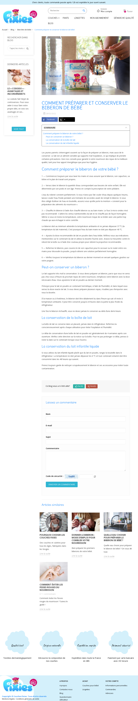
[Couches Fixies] (20, 16)
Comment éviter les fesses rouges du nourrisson (51, 587)
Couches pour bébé (90, 685)
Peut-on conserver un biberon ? (59, 136)
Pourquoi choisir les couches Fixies (52, 536)
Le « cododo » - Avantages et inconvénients (16, 91)
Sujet (48, 437)
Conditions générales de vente (27, 699)
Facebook (51, 119)
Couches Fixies (20, 696)
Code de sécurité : (54, 476)
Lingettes (86, 689)
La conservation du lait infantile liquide (62, 143)
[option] (18, 94)
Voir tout (19, 129)
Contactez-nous (66, 689)
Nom (48, 414)
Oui (80, 386)
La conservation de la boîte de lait (60, 140)
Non (93, 386)
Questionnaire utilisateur (65, 698)
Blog (61, 693)
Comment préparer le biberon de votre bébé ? (63, 133)
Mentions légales (8, 699)
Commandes (111, 689)
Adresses (109, 693)
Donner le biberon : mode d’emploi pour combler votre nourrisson (83, 538)
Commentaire (52, 448)
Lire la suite (12, 116)
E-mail (49, 425)
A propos (63, 685)
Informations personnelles (116, 685)
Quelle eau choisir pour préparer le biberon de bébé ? (115, 537)
